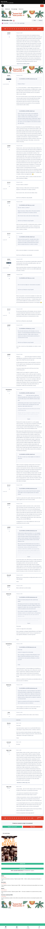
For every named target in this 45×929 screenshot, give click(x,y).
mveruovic (9, 742)
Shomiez (9, 723)
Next (32, 28)
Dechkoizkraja (32, 78)
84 (14, 28)
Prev (5, 28)
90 (27, 28)
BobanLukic (8, 593)
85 (16, 28)
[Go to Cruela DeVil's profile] (2, 23)
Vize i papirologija (21, 23)
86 (18, 28)
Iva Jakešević (3, 883)
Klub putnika (3, 896)
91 (29, 28)
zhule (9, 712)
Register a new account (12, 826)
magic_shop (8, 750)
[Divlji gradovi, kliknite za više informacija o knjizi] (9, 836)
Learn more (2, 2)
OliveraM (9, 575)
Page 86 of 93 (39, 29)
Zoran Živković (4, 889)
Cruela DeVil (6, 23)
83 (12, 28)
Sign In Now (32, 826)
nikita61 (8, 33)
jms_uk (8, 182)
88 (23, 28)
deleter (8, 75)
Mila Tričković (3, 877)
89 (25, 28)
